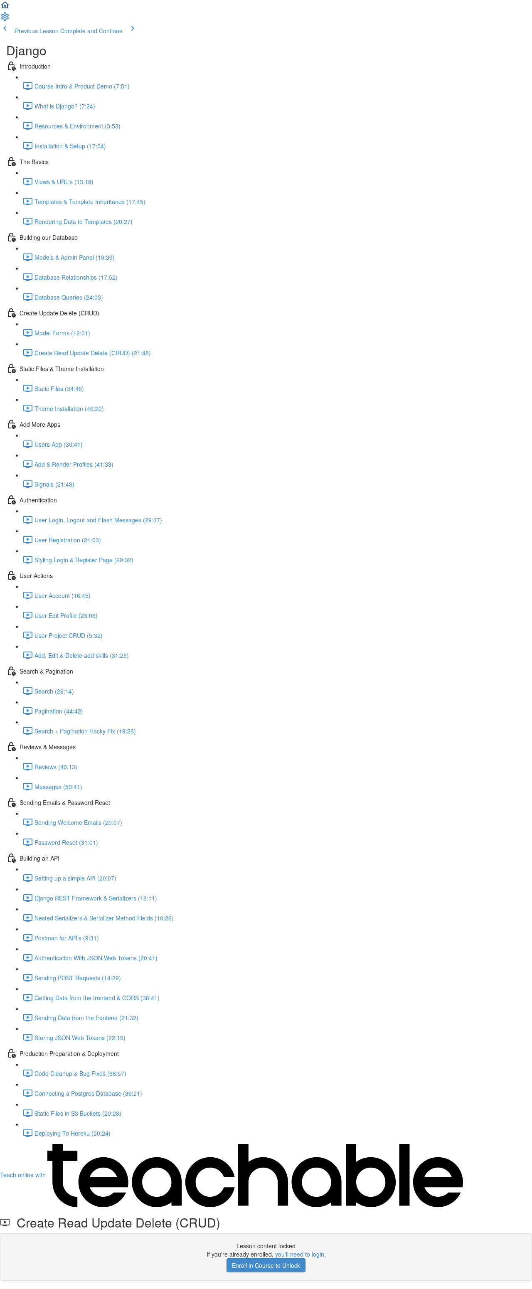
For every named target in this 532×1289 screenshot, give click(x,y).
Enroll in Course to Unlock (266, 1265)
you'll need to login (299, 1254)
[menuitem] (5, 19)
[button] (5, 7)
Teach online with (23, 1175)
